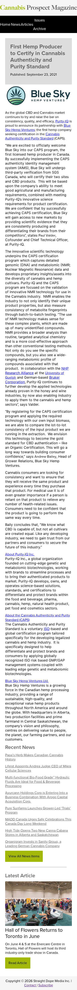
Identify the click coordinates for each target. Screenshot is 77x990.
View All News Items (24, 856)
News (15, 24)
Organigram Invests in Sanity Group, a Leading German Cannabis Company (33, 844)
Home (5, 24)
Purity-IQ (61, 121)
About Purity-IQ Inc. (19, 554)
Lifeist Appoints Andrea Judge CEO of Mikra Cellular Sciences (38, 768)
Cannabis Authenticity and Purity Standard (32, 136)
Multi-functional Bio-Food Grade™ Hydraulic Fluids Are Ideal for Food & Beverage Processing (37, 781)
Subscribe (45, 985)
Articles (27, 24)
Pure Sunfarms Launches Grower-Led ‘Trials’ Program (38, 810)
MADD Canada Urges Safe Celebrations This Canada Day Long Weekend (38, 821)
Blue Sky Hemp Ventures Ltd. (27, 681)
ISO (46, 629)
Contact (30, 985)
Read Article (18, 963)
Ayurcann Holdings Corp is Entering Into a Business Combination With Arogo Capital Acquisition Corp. (36, 797)
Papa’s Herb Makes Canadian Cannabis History (34, 757)
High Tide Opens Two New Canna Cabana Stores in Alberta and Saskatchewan (36, 832)
